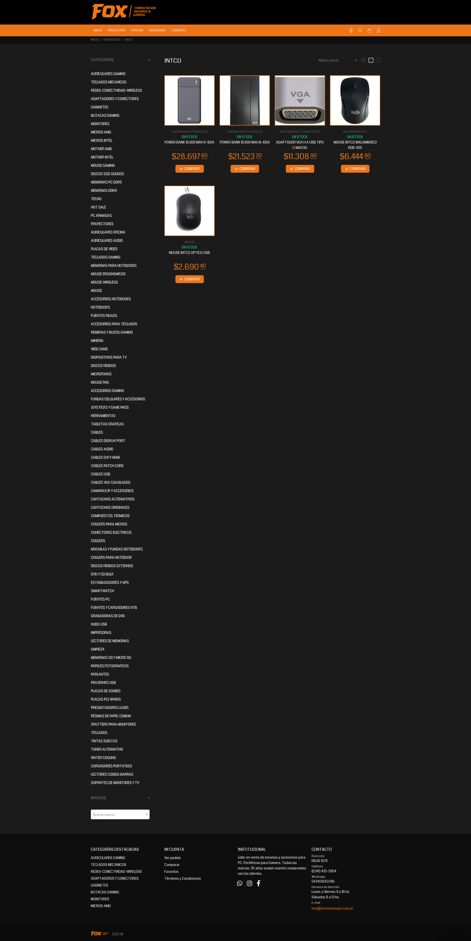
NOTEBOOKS (100, 307)
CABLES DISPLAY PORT (108, 440)
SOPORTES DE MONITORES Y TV (115, 782)
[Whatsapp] (239, 883)
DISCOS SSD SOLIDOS (107, 173)
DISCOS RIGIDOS (103, 365)
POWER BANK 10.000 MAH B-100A (245, 142)
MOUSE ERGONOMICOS (108, 273)
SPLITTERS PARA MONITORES (113, 724)
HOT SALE (98, 207)
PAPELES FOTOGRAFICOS (110, 665)
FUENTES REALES (104, 315)
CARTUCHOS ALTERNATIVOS (112, 499)
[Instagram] (249, 883)
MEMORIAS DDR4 (104, 190)
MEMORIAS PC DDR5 (106, 182)
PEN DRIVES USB (103, 682)
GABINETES (99, 107)
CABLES (97, 432)
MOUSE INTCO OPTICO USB (189, 252)
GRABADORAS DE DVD (108, 615)
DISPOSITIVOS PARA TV (108, 357)
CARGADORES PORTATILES (111, 765)
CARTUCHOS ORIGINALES (110, 507)
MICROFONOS (101, 373)
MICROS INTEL (101, 140)
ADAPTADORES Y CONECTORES (115, 98)
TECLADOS (99, 732)
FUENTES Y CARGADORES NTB (114, 607)
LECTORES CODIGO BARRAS (112, 774)
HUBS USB (99, 624)
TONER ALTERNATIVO (107, 749)
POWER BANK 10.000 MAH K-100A (189, 142)
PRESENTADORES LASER (109, 707)
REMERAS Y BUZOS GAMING (112, 332)
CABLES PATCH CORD (107, 465)
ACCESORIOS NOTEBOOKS (111, 298)
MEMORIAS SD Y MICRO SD (111, 657)
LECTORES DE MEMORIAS (110, 640)
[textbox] (120, 815)
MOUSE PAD (100, 382)
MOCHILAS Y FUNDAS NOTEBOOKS (117, 549)
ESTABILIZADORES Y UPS (110, 582)
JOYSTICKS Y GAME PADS (110, 407)
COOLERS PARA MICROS (109, 524)
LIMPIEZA (97, 649)
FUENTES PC (100, 599)
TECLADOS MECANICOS (108, 81)
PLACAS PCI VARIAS (106, 699)
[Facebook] (259, 883)
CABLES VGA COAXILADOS (110, 482)
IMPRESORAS (101, 632)
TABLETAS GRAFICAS (107, 423)
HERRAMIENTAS (103, 415)
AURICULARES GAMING (108, 73)
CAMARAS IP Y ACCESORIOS (112, 490)
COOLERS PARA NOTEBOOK (111, 557)
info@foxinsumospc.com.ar (332, 908)
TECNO (96, 198)
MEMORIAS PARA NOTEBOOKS (113, 265)
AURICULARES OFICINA (108, 232)
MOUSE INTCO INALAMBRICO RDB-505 (355, 145)
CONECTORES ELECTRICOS (111, 532)
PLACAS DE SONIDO (105, 690)
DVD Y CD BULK (102, 574)
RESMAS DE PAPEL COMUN (111, 715)
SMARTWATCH (102, 590)
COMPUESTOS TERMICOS (110, 515)
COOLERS (98, 540)
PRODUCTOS (112, 40)
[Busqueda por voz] (351, 30)
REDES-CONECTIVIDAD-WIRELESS (116, 90)
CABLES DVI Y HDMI (105, 457)
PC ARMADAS (101, 215)
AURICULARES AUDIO (107, 240)
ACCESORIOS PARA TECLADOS (114, 323)
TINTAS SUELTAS (104, 740)
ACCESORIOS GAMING (107, 390)
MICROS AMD (101, 132)
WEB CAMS (99, 348)
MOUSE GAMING (103, 165)
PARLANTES (100, 674)
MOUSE (96, 290)
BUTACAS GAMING (105, 115)
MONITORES (100, 123)
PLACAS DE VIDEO (104, 248)
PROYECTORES (102, 223)
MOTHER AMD (101, 148)
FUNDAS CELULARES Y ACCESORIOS (118, 398)
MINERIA (97, 340)
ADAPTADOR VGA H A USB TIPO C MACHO (300, 145)
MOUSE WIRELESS (104, 282)
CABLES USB (100, 473)
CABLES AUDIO (102, 448)
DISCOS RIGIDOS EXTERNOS (112, 565)
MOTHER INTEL (102, 157)
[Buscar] (360, 31)
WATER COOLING (103, 757)
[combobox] (120, 814)
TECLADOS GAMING (105, 257)
